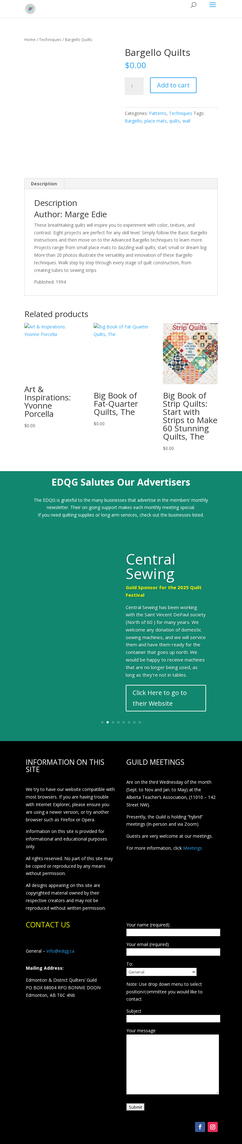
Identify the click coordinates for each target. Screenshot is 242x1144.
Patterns (157, 113)
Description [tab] (44, 184)
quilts (174, 121)
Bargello (133, 121)
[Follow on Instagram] (213, 1127)
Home (30, 39)
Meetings (192, 848)
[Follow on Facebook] (200, 1127)
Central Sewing (151, 566)
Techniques (50, 39)
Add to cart (173, 85)
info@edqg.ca (60, 951)
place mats (155, 121)
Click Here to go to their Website (160, 698)
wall (186, 121)
